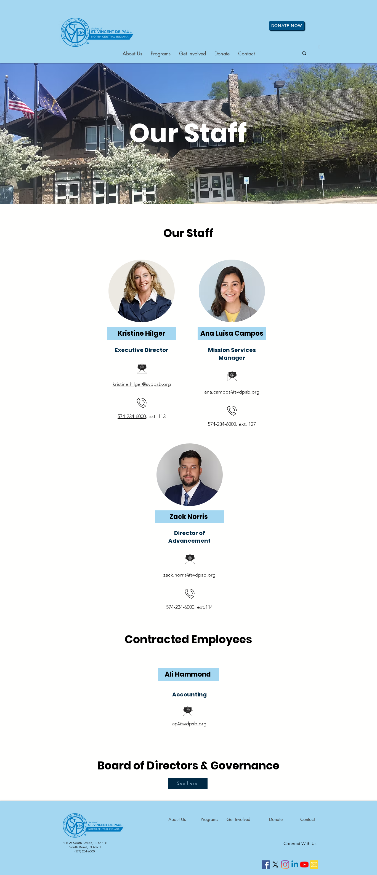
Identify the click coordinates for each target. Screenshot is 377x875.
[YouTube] (304, 864)
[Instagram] (285, 864)
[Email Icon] (314, 864)
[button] (319, 45)
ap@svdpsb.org (189, 724)
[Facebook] (266, 864)
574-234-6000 (132, 416)
